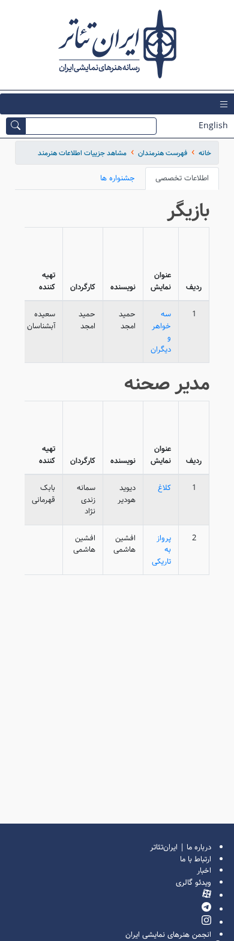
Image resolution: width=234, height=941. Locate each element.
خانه (205, 153)
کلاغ (164, 488)
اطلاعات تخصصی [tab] (182, 178)
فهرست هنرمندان (162, 153)
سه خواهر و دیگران (161, 332)
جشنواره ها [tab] (117, 178)
